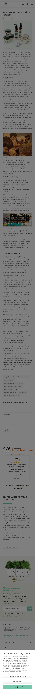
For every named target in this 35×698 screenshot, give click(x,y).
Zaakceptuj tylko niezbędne (17, 676)
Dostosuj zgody (17, 681)
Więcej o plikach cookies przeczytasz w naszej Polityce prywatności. (15, 671)
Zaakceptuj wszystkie (17, 687)
